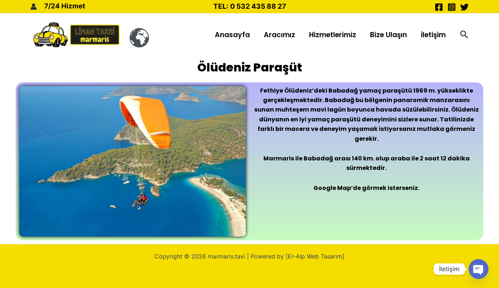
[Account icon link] (33, 6)
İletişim (433, 35)
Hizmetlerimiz (332, 35)
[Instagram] (451, 7)
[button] (464, 35)
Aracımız (279, 35)
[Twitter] (464, 7)
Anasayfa (232, 35)
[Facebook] (439, 7)
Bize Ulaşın (388, 35)
